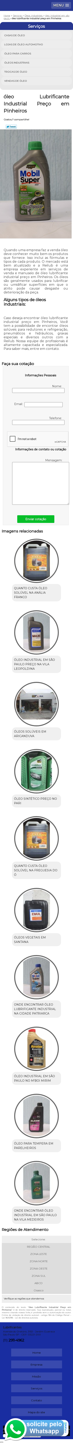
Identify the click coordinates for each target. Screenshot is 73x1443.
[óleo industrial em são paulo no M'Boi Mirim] (36, 1047)
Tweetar (11, 127)
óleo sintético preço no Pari (35, 801)
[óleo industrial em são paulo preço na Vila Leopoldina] (36, 631)
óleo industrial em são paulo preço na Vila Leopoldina (34, 664)
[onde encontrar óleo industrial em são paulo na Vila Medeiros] (36, 1181)
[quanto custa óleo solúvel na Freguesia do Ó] (36, 837)
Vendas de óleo (15, 80)
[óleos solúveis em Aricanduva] (36, 702)
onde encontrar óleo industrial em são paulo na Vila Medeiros (35, 1215)
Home (36, 1352)
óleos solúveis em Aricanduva (30, 734)
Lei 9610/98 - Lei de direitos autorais (20, 1317)
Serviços (36, 26)
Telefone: (56, 418)
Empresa (36, 1364)
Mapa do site (36, 1412)
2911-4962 (16, 1340)
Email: (19, 404)
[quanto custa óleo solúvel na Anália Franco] (36, 559)
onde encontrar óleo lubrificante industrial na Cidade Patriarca (35, 1009)
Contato (36, 1400)
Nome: (57, 386)
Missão (36, 1376)
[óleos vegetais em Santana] (36, 908)
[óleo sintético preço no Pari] (36, 770)
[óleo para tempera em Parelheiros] (36, 1114)
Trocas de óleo (15, 71)
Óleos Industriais (16, 62)
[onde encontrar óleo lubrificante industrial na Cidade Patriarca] (36, 975)
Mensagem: (54, 460)
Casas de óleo (14, 35)
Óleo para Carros (17, 53)
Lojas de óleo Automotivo (23, 44)
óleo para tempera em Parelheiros (33, 1146)
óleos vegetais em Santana (30, 940)
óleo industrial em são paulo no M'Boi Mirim (34, 1078)
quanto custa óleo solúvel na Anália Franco (30, 592)
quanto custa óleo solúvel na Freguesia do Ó (35, 870)
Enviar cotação (35, 519)
